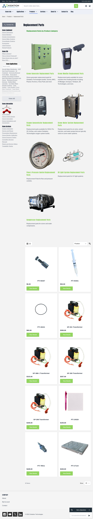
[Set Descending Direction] (90, 244)
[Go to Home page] (10, 6)
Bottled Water (12, 82)
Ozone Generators (7, 32)
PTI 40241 (41, 327)
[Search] (76, 6)
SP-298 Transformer (41, 419)
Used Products (6, 45)
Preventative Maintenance (9, 133)
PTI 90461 (75, 281)
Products (32, 12)
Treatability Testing (7, 146)
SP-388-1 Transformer (41, 373)
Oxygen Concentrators (8, 37)
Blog (72, 12)
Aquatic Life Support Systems (10, 76)
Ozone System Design (8, 116)
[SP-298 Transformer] (41, 401)
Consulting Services (8, 139)
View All (12, 98)
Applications (20, 12)
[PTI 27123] (74, 448)
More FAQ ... (6, 60)
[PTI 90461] (74, 263)
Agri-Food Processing (8, 71)
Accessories (5, 43)
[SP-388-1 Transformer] (41, 355)
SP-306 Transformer (74, 373)
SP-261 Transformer (74, 327)
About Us (53, 12)
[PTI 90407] (41, 263)
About (4, 498)
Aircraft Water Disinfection (9, 69)
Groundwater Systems (8, 41)
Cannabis (5, 83)
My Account (6, 502)
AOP (19, 69)
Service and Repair (7, 131)
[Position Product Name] (80, 244)
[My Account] (86, 6)
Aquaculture (13, 74)
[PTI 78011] (41, 448)
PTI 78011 (41, 466)
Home (3, 17)
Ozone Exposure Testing (9, 137)
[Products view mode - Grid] (27, 244)
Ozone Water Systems (8, 39)
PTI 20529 (75, 419)
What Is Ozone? (6, 53)
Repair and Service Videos (9, 144)
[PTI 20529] (74, 401)
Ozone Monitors (6, 34)
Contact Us (64, 12)
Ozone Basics (6, 114)
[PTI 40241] (41, 309)
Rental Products (6, 47)
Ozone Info (8, 12)
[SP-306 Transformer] (74, 355)
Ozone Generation (7, 118)
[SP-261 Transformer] (74, 309)
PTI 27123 (75, 466)
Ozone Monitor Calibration (9, 135)
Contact (4, 505)
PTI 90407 (41, 281)
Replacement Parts (18, 17)
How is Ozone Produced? (9, 56)
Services (42, 12)
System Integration (7, 128)
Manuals (4, 142)
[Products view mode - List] (30, 244)
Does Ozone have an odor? (10, 58)
